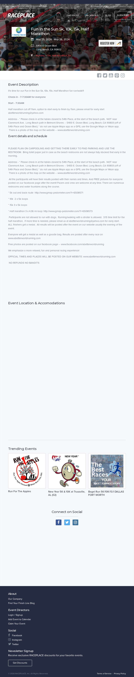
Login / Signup (15, 615)
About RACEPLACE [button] (99, 6)
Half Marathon (59, 55)
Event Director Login (123, 6)
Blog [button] (108, 15)
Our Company (15, 599)
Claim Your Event (16, 623)
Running (40, 55)
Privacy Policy (120, 673)
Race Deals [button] (92, 15)
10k (49, 55)
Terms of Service (104, 673)
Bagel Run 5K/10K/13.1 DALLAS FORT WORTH (106, 493)
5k (69, 55)
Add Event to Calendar (19, 619)
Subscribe (123, 15)
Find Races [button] (73, 15)
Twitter (15, 644)
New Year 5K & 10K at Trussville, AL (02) (66, 493)
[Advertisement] (67, 283)
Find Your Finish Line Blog (21, 603)
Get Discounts (20, 662)
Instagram (17, 639)
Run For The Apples (19, 491)
